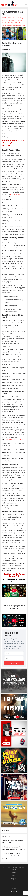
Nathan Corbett (15, 194)
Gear (14, 882)
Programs (14, 879)
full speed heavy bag (12, 20)
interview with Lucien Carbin (14, 439)
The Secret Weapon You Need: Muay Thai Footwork (12, 842)
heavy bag (10, 23)
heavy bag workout (18, 25)
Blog (14, 885)
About (14, 876)
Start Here (14, 872)
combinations (6, 18)
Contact (14, 888)
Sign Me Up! (14, 663)
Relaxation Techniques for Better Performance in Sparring (13, 848)
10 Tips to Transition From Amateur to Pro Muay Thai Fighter (11, 856)
